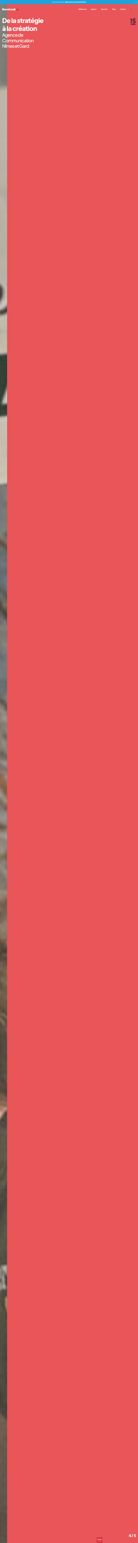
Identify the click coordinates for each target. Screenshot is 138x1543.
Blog (113, 9)
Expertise (104, 9)
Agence (93, 9)
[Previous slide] (17, 771)
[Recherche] (134, 9)
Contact (123, 9)
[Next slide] (121, 771)
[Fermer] (136, 2)
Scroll (99, 1539)
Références (82, 9)
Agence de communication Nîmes (75, 2)
